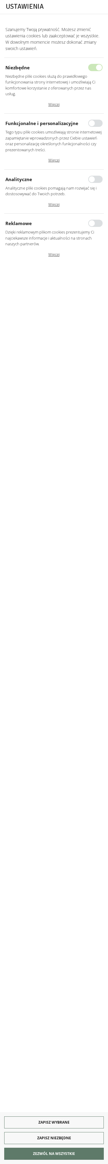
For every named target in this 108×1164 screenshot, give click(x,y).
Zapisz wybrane (54, 1122)
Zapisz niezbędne (54, 1137)
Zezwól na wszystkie (54, 1153)
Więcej (54, 104)
